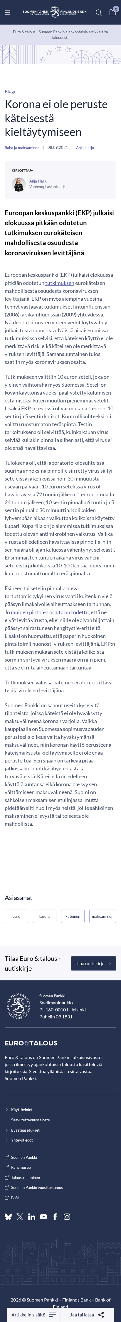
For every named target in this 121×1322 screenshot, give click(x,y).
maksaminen (102, 916)
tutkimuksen (59, 283)
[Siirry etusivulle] (54, 12)
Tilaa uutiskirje (89, 963)
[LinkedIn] (31, 1216)
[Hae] (98, 12)
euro (16, 916)
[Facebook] (55, 1216)
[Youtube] (43, 1216)
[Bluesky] (8, 1216)
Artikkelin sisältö (28, 1314)
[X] (19, 1216)
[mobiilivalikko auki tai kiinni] (7, 12)
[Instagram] (66, 1216)
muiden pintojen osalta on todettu (50, 612)
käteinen (72, 916)
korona (45, 916)
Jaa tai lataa (82, 1314)
